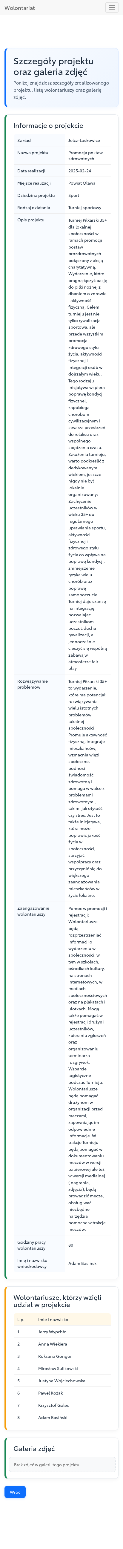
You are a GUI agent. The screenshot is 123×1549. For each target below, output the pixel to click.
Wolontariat (19, 7)
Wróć (15, 1492)
